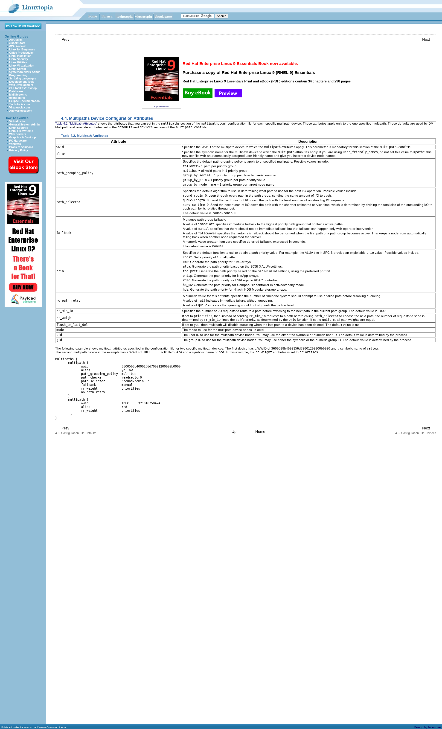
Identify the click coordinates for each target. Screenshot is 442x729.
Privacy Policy (18, 150)
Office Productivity (21, 52)
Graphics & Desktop (22, 137)
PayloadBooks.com (161, 106)
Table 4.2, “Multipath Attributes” (76, 123)
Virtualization (17, 121)
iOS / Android (17, 46)
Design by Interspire (427, 727)
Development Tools (21, 81)
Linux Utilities (18, 62)
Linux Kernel (17, 68)
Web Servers (17, 134)
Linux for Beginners (22, 49)
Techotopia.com (19, 104)
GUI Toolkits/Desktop (23, 88)
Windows (15, 144)
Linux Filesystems (21, 131)
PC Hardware (18, 140)
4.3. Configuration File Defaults (75, 430)
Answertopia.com (20, 110)
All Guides (16, 39)
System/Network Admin (24, 72)
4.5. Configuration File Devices (415, 430)
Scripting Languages (22, 78)
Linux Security (18, 59)
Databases (16, 91)
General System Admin (24, 124)
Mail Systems (18, 94)
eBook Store (17, 43)
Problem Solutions (21, 147)
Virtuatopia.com (19, 107)
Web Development (21, 85)
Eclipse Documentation (24, 101)
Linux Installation (20, 56)
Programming (18, 75)
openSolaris (17, 97)
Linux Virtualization (21, 65)
